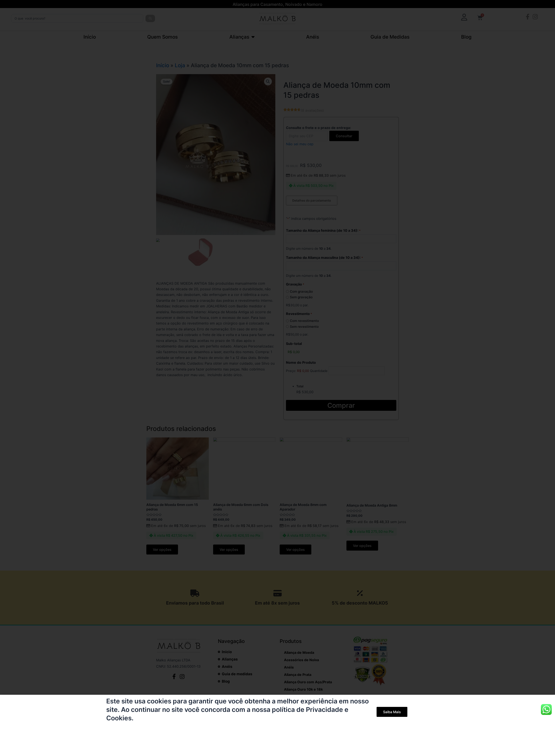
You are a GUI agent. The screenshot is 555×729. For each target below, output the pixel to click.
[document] (277, 364)
